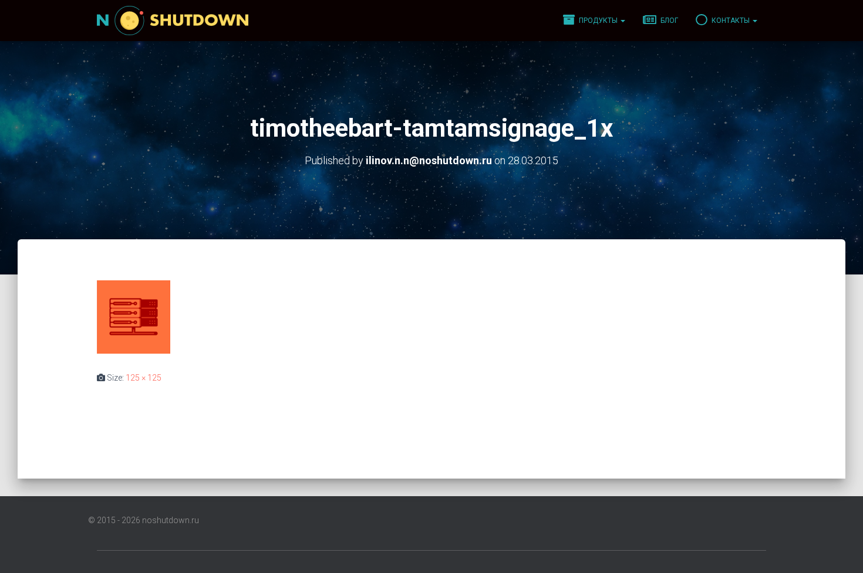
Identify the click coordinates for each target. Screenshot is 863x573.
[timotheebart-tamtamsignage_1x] (133, 316)
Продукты (598, 20)
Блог (668, 20)
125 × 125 (143, 377)
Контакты (730, 20)
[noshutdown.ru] (172, 20)
